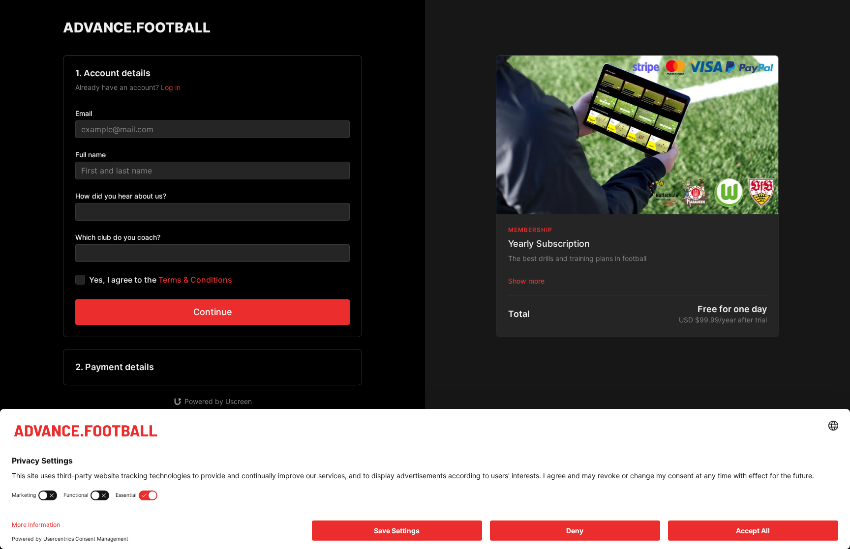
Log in (171, 87)
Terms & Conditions (195, 280)
